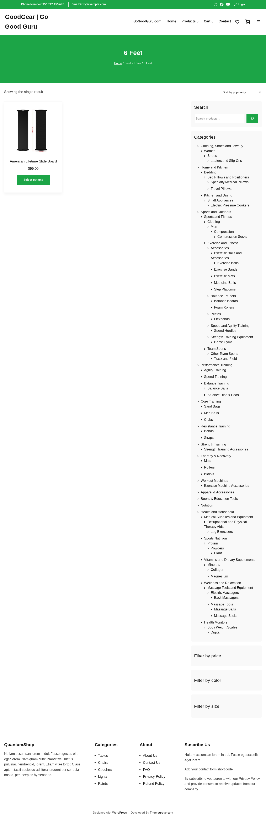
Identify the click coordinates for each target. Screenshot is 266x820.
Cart (207, 21)
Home (118, 63)
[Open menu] (258, 21)
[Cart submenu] (212, 22)
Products (188, 21)
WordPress (119, 812)
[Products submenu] (198, 22)
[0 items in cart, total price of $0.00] (247, 22)
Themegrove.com (161, 812)
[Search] (252, 118)
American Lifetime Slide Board (33, 161)
